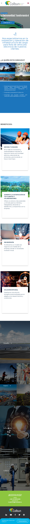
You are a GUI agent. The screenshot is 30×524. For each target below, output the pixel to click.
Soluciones (7, 428)
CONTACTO (7, 22)
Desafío (6, 343)
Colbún (6, 471)
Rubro (6, 386)
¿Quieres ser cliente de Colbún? (14, 521)
